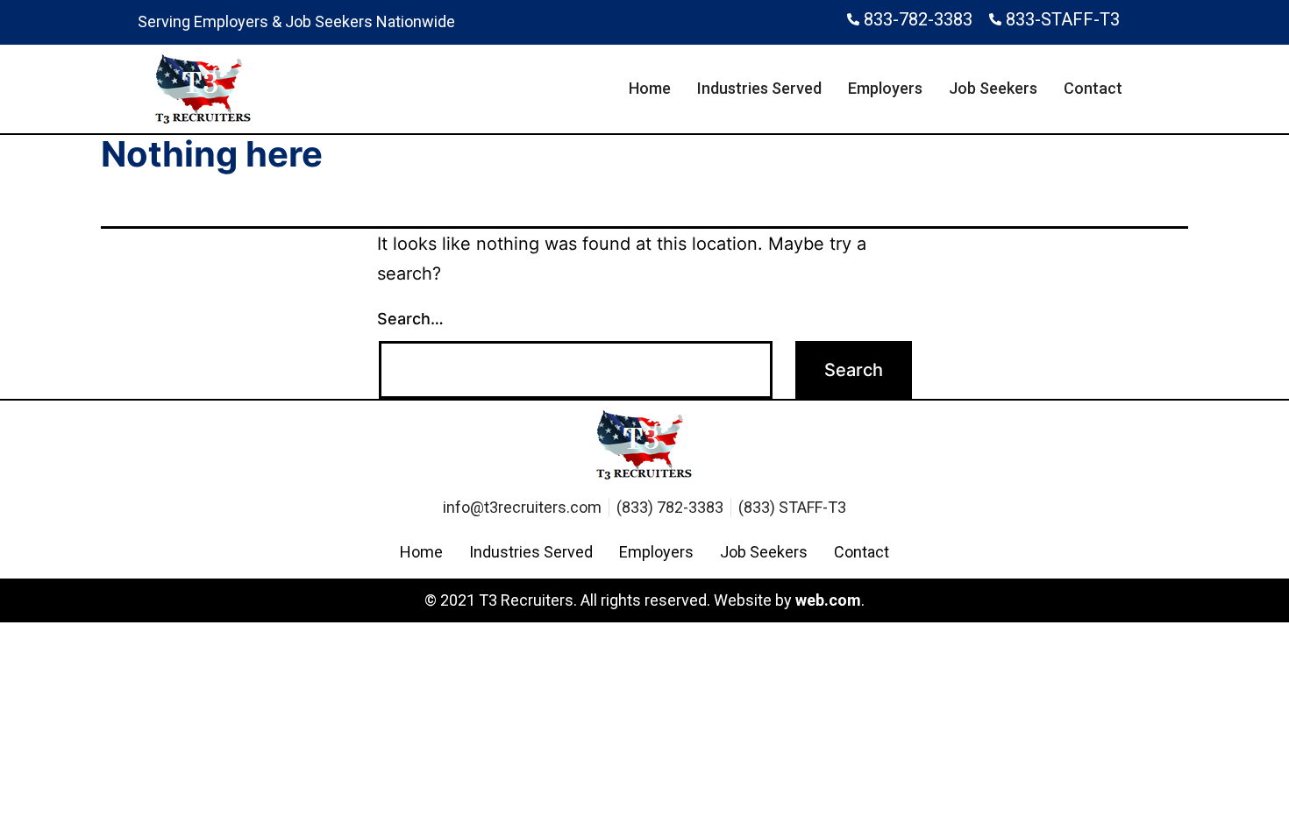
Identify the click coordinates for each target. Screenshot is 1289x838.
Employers (885, 88)
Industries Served (759, 88)
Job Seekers (993, 88)
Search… (410, 318)
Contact (1093, 88)
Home (650, 88)
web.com (828, 600)
